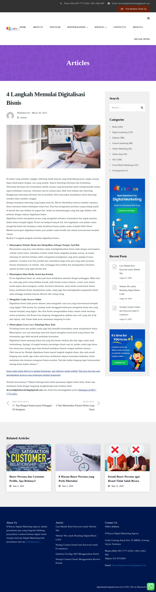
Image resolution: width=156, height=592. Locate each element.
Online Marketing (120, 149)
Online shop (117, 154)
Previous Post (32, 406)
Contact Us (119, 27)
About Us (38, 27)
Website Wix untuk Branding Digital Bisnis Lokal (129, 290)
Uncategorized (118, 170)
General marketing (120, 143)
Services (99, 27)
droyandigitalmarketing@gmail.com (129, 565)
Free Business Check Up (135, 9)
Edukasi (115, 138)
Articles (138, 27)
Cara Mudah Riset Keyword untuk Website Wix (129, 270)
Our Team (55, 27)
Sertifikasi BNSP (76, 27)
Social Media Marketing (122, 165)
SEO (114, 160)
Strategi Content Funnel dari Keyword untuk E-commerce (129, 311)
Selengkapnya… (34, 542)
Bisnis (114, 127)
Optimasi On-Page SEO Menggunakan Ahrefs (77, 554)
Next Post (75, 406)
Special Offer (142, 39)
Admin (23, 117)
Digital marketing (120, 132)
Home (23, 27)
